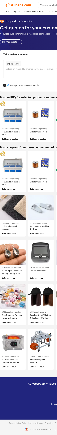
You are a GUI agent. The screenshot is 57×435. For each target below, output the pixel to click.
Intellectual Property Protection (41, 423)
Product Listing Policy (18, 423)
